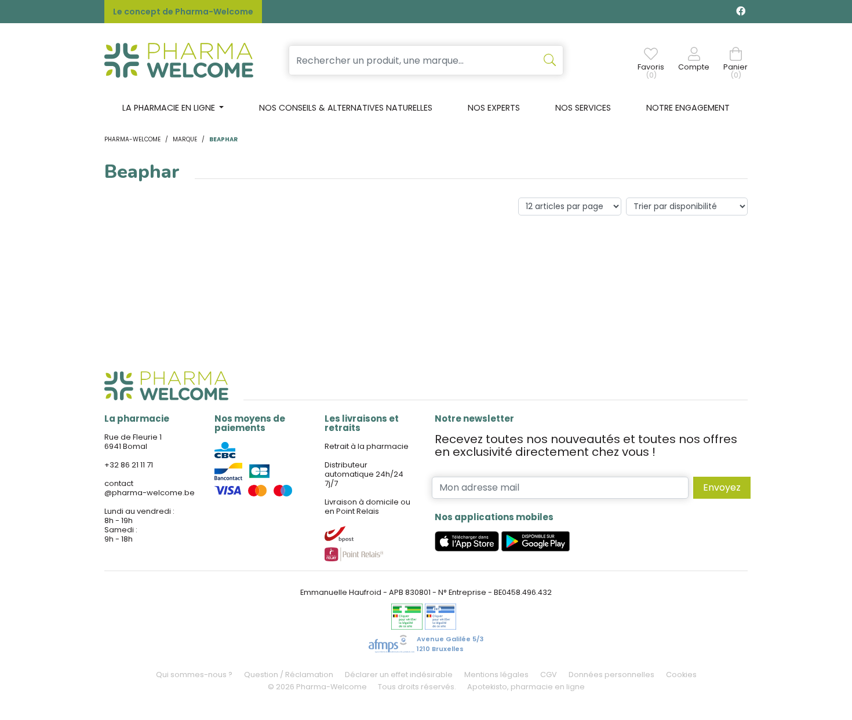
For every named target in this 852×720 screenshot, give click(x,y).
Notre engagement (688, 108)
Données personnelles (611, 674)
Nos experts (494, 108)
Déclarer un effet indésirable (399, 674)
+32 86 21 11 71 (128, 464)
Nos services (583, 108)
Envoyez (722, 487)
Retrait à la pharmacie (367, 446)
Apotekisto (526, 687)
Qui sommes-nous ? (194, 674)
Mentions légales (496, 674)
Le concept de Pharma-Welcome (183, 11)
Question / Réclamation (288, 674)
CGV (548, 674)
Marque (185, 139)
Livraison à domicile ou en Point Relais (367, 506)
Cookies (681, 674)
